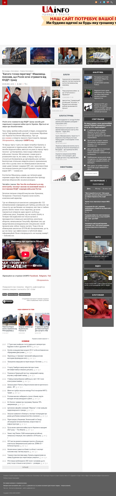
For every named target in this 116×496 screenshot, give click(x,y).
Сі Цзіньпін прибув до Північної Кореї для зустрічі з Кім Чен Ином (42, 329)
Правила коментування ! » (40, 339)
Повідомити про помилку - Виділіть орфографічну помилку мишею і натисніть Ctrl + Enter (23, 288)
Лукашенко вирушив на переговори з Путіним (24, 362)
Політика (21, 475)
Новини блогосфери (26, 71)
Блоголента (105, 475)
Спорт (79, 475)
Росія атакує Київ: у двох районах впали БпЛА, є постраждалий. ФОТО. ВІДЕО (98, 284)
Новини (25, 341)
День (89, 188)
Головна (5, 475)
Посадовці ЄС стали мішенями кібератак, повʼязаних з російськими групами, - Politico (102, 80)
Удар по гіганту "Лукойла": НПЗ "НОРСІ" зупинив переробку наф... (41, 61)
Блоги (66, 75)
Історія (57, 475)
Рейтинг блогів (7, 478)
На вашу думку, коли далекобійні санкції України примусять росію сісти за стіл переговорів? (98, 125)
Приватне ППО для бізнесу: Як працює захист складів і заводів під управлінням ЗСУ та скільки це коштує (102, 108)
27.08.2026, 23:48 (61, 151)
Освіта (62, 475)
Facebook (34, 276)
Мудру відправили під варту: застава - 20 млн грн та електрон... (69, 61)
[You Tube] (107, 2)
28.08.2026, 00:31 (61, 133)
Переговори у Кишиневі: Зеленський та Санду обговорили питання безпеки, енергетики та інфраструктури (24, 422)
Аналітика (98, 72)
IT (69, 475)
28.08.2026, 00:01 (61, 143)
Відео (98, 266)
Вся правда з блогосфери (10, 71)
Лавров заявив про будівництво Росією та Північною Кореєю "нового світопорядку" (26, 331)
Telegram (42, 276)
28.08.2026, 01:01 (61, 125)
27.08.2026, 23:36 (61, 159)
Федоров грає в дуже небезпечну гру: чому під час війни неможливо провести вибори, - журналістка (102, 94)
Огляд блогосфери (95, 475)
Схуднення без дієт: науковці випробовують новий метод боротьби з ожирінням (98, 208)
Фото (98, 237)
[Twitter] (103, 2)
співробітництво (24, 294)
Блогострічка (66, 116)
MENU (4, 2)
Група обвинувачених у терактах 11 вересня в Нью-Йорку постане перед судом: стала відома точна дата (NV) (68, 138)
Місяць (97, 188)
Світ (41, 475)
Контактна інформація (15, 488)
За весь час (107, 188)
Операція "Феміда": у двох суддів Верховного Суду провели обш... (12, 61)
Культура (46, 475)
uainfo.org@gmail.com (29, 488)
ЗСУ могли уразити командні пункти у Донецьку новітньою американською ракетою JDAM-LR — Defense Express (25, 443)
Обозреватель (8, 140)
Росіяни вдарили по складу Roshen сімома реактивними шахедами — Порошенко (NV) (68, 121)
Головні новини (13, 475)
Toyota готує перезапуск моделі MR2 (97, 201)
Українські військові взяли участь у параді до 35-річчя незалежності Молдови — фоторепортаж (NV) (67, 147)
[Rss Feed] (96, 2)
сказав (8, 138)
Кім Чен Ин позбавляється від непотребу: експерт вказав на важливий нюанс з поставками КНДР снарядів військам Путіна (24, 186)
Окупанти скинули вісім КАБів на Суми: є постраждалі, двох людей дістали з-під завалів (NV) (67, 155)
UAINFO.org (29, 140)
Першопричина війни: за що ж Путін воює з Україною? (70, 92)
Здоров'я (73, 475)
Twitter (50, 276)
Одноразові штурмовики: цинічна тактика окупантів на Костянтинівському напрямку (71, 82)
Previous (3, 57)
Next (112, 57)
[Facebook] (100, 2)
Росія (4, 294)
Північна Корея (13, 294)
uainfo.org (24, 485)
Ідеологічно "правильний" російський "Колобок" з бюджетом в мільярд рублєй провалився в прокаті (71, 104)
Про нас (5, 488)
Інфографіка (66, 167)
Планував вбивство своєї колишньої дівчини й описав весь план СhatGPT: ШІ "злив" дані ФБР (97, 216)
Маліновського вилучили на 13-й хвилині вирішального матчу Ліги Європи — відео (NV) (67, 129)
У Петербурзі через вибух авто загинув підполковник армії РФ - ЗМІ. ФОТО (98, 255)
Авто (66, 475)
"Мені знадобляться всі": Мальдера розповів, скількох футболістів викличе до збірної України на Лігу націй (98, 195)
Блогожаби (98, 295)
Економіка (36, 475)
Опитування (98, 119)
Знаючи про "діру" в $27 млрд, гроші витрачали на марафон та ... (97, 61)
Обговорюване (97, 181)
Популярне (98, 184)
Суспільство (28, 475)
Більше (25, 467)
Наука (52, 475)
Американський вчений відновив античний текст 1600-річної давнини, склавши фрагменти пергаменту (97, 225)
